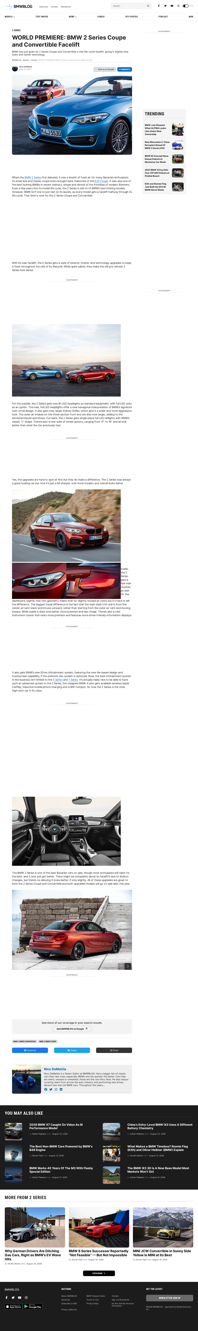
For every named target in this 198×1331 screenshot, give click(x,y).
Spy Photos (131, 16)
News (71, 16)
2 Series (16, 30)
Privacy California (69, 1309)
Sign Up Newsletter (121, 1300)
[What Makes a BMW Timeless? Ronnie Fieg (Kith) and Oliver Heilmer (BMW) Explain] (111, 1146)
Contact (54, 7)
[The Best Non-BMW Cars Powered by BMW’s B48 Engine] (13, 1146)
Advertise (43, 7)
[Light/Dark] (186, 5)
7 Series (73, 679)
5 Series (57, 679)
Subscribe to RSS (69, 1303)
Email (115, 1050)
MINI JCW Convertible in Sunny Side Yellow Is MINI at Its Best (162, 1253)
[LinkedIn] (61, 1089)
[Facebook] (158, 5)
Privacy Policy (93, 1303)
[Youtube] (171, 5)
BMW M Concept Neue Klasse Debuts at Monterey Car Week (156, 159)
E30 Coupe (101, 181)
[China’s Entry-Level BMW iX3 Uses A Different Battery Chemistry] (111, 1124)
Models (9, 16)
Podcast (163, 16)
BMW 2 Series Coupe (47, 1041)
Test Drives (42, 16)
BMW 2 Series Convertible (24, 1041)
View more (97, 1273)
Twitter (73, 1050)
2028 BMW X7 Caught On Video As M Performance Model (56, 1126)
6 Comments (124, 69)
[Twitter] (165, 5)
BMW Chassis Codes (96, 1296)
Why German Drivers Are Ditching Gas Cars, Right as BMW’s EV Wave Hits (33, 1255)
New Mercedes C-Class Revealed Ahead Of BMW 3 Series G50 (157, 145)
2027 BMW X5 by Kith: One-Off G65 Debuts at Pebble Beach (157, 172)
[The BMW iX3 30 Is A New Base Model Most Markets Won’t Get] (111, 1167)
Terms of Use (93, 1300)
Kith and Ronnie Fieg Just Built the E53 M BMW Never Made (155, 186)
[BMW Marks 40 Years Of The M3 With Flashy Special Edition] (13, 1167)
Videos (101, 16)
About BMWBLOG (69, 1296)
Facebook (31, 1050)
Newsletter (66, 7)
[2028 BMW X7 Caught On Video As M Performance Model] (13, 1124)
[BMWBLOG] (28, 1289)
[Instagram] (178, 5)
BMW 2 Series (32, 177)
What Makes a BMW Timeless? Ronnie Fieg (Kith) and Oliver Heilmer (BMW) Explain (157, 1148)
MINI (191, 16)
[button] (128, 966)
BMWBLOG (16, 60)
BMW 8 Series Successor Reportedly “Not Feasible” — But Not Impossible (98, 1253)
